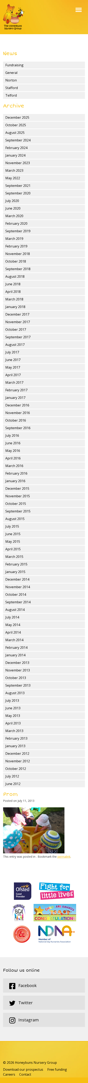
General (11, 72)
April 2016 (13, 458)
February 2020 (16, 223)
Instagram (28, 1020)
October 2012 (15, 768)
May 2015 (12, 541)
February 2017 (16, 390)
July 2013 (12, 700)
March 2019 (14, 238)
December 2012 (17, 753)
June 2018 (12, 284)
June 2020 (12, 208)
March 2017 (14, 382)
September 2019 (17, 231)
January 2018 (15, 307)
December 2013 (17, 662)
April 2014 (13, 632)
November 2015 (17, 496)
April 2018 (13, 291)
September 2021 (17, 185)
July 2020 (12, 201)
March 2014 (14, 640)
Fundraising (14, 65)
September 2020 (17, 193)
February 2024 (16, 148)
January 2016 (15, 481)
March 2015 (14, 556)
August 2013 (15, 693)
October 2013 (15, 678)
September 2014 (17, 602)
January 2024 (15, 155)
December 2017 (17, 314)
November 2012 (17, 761)
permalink (64, 857)
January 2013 (15, 746)
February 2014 (16, 647)
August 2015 (15, 519)
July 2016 (12, 435)
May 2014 (12, 625)
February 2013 (16, 738)
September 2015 (17, 511)
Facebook (27, 985)
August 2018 (15, 276)
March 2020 (14, 216)
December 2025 (17, 117)
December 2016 (17, 405)
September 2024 (17, 140)
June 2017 (12, 360)
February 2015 (16, 564)
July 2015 (12, 526)
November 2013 (17, 670)
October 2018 (15, 261)
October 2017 (15, 329)
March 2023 (14, 170)
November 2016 (17, 413)
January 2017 (15, 397)
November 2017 (17, 322)
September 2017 (17, 337)
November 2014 (17, 587)
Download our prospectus (23, 1069)
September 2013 (17, 685)
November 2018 (17, 254)
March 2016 (14, 466)
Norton (11, 80)
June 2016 (12, 443)
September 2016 (17, 428)
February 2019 (16, 246)
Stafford (11, 88)
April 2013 (13, 723)
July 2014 (12, 617)
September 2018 (17, 269)
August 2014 (15, 609)
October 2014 (15, 594)
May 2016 (12, 450)
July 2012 (12, 776)
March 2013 (14, 731)
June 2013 (12, 708)
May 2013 (12, 715)
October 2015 (15, 503)
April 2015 (13, 549)
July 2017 (12, 352)
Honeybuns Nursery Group (13, 17)
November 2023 (17, 163)
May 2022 (12, 178)
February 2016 (16, 473)
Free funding (57, 1069)
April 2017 (13, 375)
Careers (9, 1074)
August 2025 (15, 132)
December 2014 (17, 579)
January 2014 (15, 655)
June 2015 (12, 534)
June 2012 (12, 784)
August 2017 (15, 344)
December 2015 (17, 488)
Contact (25, 1074)
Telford (11, 95)
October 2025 (15, 125)
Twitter (25, 1002)
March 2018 (14, 299)
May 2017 (12, 367)
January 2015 (15, 572)
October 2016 (15, 420)
